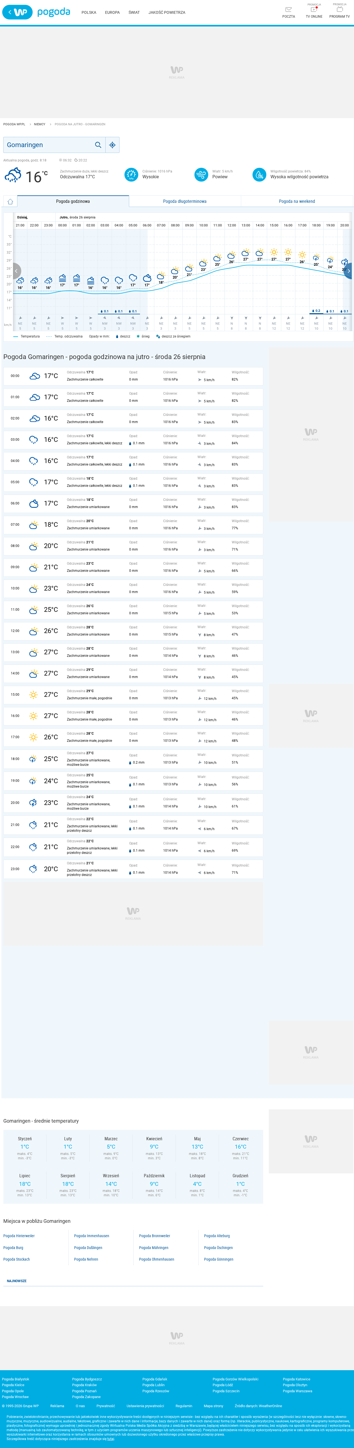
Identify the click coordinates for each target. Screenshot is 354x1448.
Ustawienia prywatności (145, 1406)
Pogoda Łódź (223, 1385)
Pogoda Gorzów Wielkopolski (235, 1379)
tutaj (110, 1439)
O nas (80, 1406)
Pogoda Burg (13, 1247)
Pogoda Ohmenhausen (156, 1259)
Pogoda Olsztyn (295, 1385)
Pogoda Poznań (84, 1391)
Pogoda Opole (13, 1391)
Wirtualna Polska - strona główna (17, 12)
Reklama (57, 1406)
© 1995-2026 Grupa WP (20, 1406)
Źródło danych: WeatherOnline (258, 1406)
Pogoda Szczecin (226, 1391)
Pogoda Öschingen (218, 1247)
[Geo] (112, 145)
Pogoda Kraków (84, 1385)
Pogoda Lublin (153, 1385)
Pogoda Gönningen (218, 1259)
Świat (134, 12)
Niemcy (40, 124)
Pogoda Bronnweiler (154, 1235)
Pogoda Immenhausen (91, 1235)
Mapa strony (213, 1406)
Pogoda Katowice (296, 1379)
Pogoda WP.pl (14, 124)
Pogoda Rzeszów (155, 1391)
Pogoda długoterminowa (185, 201)
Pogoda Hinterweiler (19, 1235)
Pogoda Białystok (15, 1379)
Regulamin (184, 1406)
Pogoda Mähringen (153, 1247)
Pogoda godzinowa (73, 201)
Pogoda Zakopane (86, 1397)
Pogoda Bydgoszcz (87, 1379)
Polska (89, 12)
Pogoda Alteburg (217, 1235)
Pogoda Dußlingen (88, 1247)
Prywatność (106, 1406)
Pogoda (54, 12)
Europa (112, 12)
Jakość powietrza (167, 12)
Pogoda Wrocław (15, 1397)
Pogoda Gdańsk (154, 1379)
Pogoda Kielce (13, 1385)
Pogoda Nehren (86, 1259)
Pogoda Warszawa (297, 1391)
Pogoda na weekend (297, 201)
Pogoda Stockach (16, 1259)
